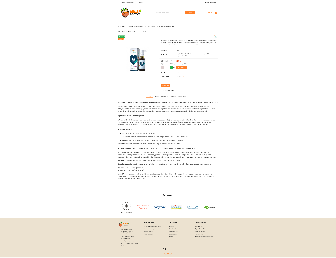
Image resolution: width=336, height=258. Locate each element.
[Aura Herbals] (126, 207)
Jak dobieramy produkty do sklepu (152, 226)
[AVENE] (143, 207)
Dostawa (171, 226)
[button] (149, 222)
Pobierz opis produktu (169, 90)
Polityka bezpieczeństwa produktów (204, 236)
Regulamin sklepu (173, 234)
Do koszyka (181, 67)
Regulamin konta (199, 226)
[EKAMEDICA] (209, 207)
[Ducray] (193, 207)
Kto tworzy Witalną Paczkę (150, 228)
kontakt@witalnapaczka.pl (127, 240)
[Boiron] (176, 207)
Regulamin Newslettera (200, 228)
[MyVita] (215, 37)
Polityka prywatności (200, 231)
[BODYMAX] (159, 207)
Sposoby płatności (173, 228)
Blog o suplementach (149, 231)
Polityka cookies (199, 234)
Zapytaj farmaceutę (148, 234)
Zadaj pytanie (165, 85)
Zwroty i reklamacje (174, 231)
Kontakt (171, 236)
